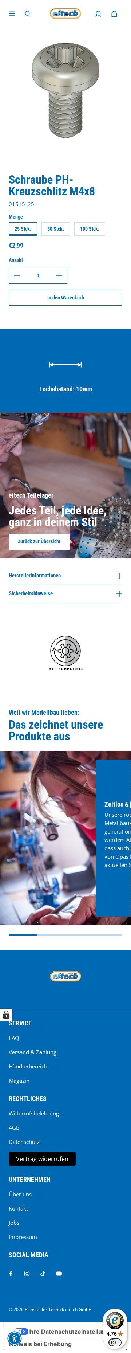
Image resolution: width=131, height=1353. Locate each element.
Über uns (20, 1194)
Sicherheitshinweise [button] (31, 593)
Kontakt (18, 1208)
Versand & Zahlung (32, 1052)
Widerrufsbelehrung (34, 1113)
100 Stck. (89, 229)
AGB (14, 1128)
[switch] (115, 1342)
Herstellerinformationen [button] (35, 576)
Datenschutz (24, 1142)
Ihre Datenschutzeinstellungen (72, 1331)
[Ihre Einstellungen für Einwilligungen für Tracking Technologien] (6, 1015)
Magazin (19, 1081)
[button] (14, 1338)
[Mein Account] (98, 14)
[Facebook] (11, 1274)
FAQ (14, 1038)
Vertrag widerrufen (42, 1159)
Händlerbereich (28, 1066)
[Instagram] (27, 1274)
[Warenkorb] (114, 14)
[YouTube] (59, 1274)
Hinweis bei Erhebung (40, 1344)
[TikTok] (43, 1274)
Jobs (14, 1223)
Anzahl (16, 260)
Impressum (23, 1237)
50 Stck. (55, 229)
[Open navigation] (17, 14)
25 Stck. (23, 229)
